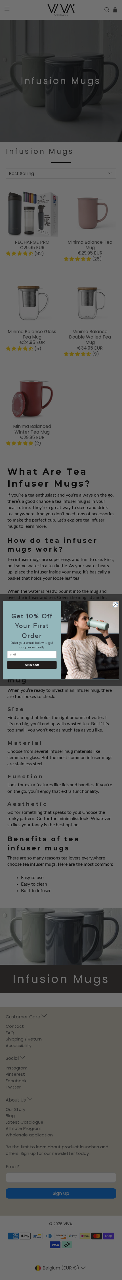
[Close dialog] (115, 604)
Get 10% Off (32, 665)
